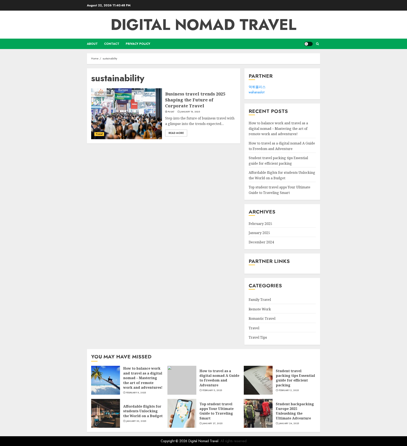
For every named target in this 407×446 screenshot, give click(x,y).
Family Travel (260, 299)
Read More (176, 133)
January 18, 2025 (190, 111)
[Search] (317, 44)
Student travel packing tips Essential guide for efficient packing (295, 378)
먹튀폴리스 (257, 86)
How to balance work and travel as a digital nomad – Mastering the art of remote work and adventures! (278, 128)
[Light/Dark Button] (308, 44)
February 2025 (260, 223)
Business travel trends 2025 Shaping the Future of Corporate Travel (195, 100)
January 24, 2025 (289, 423)
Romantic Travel (262, 318)
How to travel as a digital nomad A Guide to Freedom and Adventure (219, 378)
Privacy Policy (138, 44)
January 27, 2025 (212, 423)
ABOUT (92, 44)
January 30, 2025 (136, 421)
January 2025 (259, 233)
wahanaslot (256, 92)
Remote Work (260, 309)
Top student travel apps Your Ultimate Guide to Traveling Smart (216, 411)
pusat (171, 111)
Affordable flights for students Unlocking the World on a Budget (143, 411)
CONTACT (111, 44)
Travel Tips (258, 337)
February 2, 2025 (289, 390)
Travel (99, 134)
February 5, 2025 (212, 390)
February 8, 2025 (136, 392)
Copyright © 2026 (174, 441)
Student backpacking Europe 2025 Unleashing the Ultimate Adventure (295, 411)
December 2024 (261, 242)
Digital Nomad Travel (203, 25)
